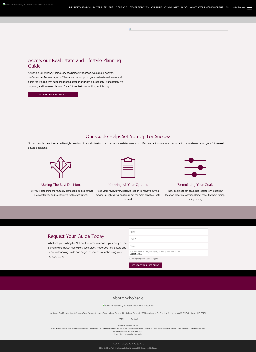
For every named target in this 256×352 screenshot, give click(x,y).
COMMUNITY (171, 7)
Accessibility (129, 334)
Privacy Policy (118, 334)
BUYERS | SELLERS (103, 7)
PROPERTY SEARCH (80, 7)
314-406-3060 (131, 318)
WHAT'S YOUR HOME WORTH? (206, 7)
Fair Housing (138, 334)
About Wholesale (235, 7)
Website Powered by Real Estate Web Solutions (128, 344)
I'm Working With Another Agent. (145, 259)
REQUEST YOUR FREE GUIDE (53, 94)
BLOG (184, 7)
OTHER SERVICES (139, 7)
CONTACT (121, 7)
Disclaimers (142, 348)
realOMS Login (152, 348)
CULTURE (156, 7)
